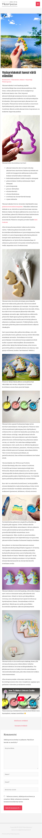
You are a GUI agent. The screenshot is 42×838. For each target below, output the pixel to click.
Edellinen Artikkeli (21, 721)
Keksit (22, 80)
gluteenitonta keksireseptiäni (12, 207)
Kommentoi (6, 80)
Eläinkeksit (15, 80)
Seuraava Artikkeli (21, 726)
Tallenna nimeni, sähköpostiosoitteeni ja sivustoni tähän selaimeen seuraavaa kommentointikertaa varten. (19, 799)
